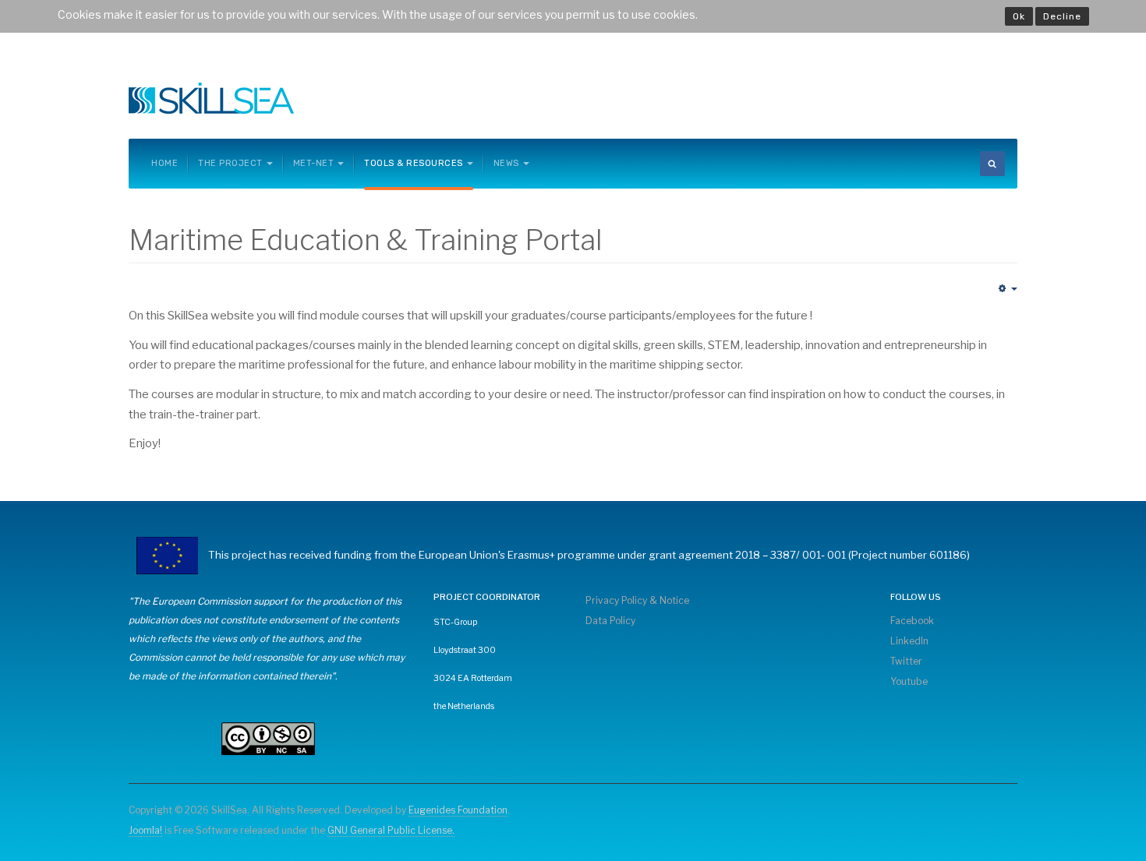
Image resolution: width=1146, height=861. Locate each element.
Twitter (906, 661)
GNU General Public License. (391, 830)
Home (164, 163)
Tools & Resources (413, 163)
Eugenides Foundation (458, 810)
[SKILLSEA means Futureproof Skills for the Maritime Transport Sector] (211, 98)
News (506, 163)
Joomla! (145, 830)
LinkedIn (909, 641)
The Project (230, 163)
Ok (1019, 16)
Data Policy (610, 620)
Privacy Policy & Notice (637, 600)
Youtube (909, 681)
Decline (1062, 16)
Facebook (912, 620)
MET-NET (313, 163)
